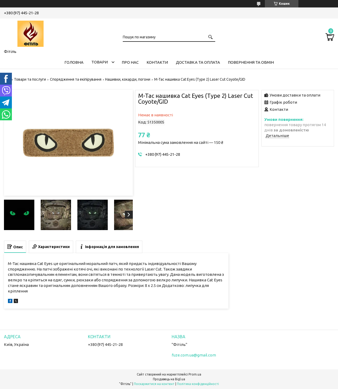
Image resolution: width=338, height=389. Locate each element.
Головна (73, 62)
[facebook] (10, 301)
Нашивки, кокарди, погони (127, 79)
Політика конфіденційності (198, 384)
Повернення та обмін (251, 62)
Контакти (157, 62)
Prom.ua (195, 374)
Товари (99, 62)
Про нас (130, 62)
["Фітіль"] (30, 33)
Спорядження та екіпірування (75, 79)
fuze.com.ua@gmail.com (194, 355)
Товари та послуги (30, 79)
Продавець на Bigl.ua (169, 379)
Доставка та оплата (198, 62)
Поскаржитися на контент (154, 384)
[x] (16, 301)
